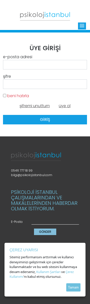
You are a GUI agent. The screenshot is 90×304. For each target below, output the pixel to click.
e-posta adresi (17, 57)
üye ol (64, 106)
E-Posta (16, 222)
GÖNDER (45, 232)
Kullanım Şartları (48, 272)
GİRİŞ (45, 119)
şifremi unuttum (35, 106)
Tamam (73, 287)
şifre (7, 76)
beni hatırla (17, 96)
